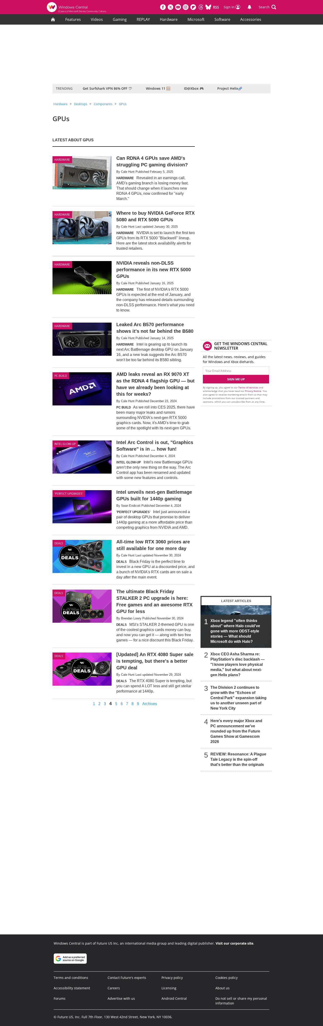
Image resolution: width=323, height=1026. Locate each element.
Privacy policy (172, 977)
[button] (267, 7)
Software (222, 19)
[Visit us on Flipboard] (193, 7)
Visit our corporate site (234, 943)
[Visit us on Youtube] (178, 7)
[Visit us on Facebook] (163, 7)
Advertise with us (121, 998)
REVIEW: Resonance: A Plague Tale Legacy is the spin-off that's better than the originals (238, 759)
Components (103, 104)
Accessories (250, 19)
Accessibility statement (72, 988)
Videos (97, 19)
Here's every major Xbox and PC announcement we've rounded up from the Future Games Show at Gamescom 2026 (236, 731)
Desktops (80, 104)
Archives (149, 704)
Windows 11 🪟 (158, 88)
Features (73, 19)
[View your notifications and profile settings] (249, 7)
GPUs (123, 104)
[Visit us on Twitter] (170, 7)
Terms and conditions (71, 977)
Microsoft (196, 19)
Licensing (169, 988)
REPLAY (143, 19)
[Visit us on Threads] (201, 7)
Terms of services (248, 387)
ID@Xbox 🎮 (194, 88)
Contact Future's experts (127, 977)
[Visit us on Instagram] (185, 7)
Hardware (169, 19)
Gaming (120, 19)
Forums (59, 998)
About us (222, 988)
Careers (114, 988)
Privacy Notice (253, 391)
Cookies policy (226, 977)
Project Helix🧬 (229, 88)
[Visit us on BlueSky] (208, 7)
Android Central (174, 998)
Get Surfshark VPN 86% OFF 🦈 (107, 88)
